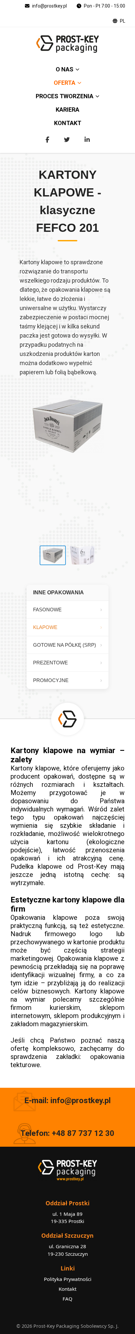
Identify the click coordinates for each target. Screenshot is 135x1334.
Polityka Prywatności (67, 1279)
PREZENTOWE (50, 662)
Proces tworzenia (64, 96)
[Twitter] (67, 139)
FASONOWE (47, 609)
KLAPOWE (45, 627)
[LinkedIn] (87, 139)
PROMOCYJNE (50, 680)
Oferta (64, 82)
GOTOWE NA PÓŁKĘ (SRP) (64, 645)
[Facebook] (47, 139)
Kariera (67, 109)
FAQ (67, 1298)
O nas (64, 69)
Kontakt (67, 123)
